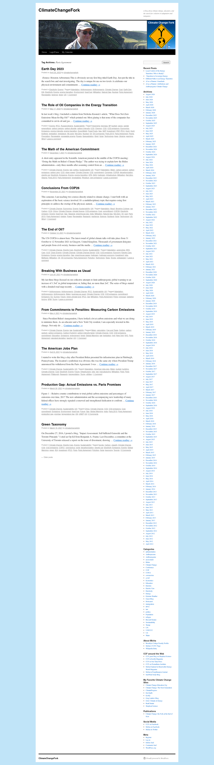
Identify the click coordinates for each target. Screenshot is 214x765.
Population (45, 136)
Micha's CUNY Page (153, 646)
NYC (126, 335)
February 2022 (151, 235)
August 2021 (150, 251)
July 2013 (149, 504)
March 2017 (150, 389)
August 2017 (150, 376)
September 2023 (151, 186)
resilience (95, 216)
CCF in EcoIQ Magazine (154, 659)
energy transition (66, 92)
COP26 (116, 172)
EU (52, 296)
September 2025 (151, 123)
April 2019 (149, 324)
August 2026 (150, 94)
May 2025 (149, 133)
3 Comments (126, 450)
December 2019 (151, 303)
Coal (121, 89)
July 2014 (149, 473)
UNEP (81, 414)
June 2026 (149, 99)
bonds (101, 445)
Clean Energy (56, 252)
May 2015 (149, 447)
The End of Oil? (52, 229)
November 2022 (151, 212)
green (51, 450)
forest (83, 335)
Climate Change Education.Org (156, 685)
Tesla (108, 257)
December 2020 (151, 272)
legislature (62, 133)
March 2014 (150, 484)
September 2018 (151, 342)
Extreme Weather (151, 596)
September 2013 (151, 499)
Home (44, 52)
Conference (150, 567)
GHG (95, 175)
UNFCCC (149, 630)
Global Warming (92, 335)
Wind (43, 139)
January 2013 (150, 520)
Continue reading (90, 84)
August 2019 (150, 314)
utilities (89, 374)
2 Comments (93, 414)
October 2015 (150, 434)
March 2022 (150, 233)
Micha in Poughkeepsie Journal (156, 672)
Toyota (113, 257)
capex (120, 125)
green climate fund (74, 296)
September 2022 (151, 217)
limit (113, 335)
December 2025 (151, 115)
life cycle (70, 133)
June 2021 (149, 256)
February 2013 (151, 518)
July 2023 (149, 191)
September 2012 (151, 531)
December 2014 (151, 460)
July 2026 (149, 97)
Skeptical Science (152, 706)
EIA (42, 92)
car (131, 208)
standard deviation (58, 338)
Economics (124, 128)
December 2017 (151, 366)
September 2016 (151, 405)
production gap (47, 414)
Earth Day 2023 (52, 69)
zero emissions (96, 177)
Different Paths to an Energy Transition (159, 78)
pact (126, 213)
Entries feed (150, 742)
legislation (53, 133)
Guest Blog (150, 599)
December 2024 (151, 146)
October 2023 (150, 183)
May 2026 (149, 102)
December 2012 (151, 523)
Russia (79, 136)
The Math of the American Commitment (70, 149)
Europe (57, 296)
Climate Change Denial (85, 252)
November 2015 (151, 431)
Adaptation (75, 89)
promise (57, 414)
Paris (122, 371)
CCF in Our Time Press (154, 661)
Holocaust (149, 601)
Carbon (44, 211)
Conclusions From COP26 (60, 188)
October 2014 (150, 465)
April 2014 (149, 481)
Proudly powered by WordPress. (157, 758)
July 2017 (149, 379)
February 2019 (151, 329)
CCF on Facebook (152, 724)
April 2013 (149, 512)
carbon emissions (55, 333)
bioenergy (96, 125)
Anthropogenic (98, 89)
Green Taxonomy (53, 424)
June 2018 (149, 350)
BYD (128, 250)
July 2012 (149, 536)
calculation (101, 330)
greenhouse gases (82, 255)
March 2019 (150, 327)
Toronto (117, 450)
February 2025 (151, 141)
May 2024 (149, 165)
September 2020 (151, 280)
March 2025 (150, 139)
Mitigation (97, 92)
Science (55, 94)
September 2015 (151, 437)
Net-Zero (78, 133)
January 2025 (150, 144)
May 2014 (149, 478)
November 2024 (151, 149)
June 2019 (149, 319)
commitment (99, 172)
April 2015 (149, 450)
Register (148, 737)
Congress (108, 172)
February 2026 (151, 110)
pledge (63, 216)
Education (56, 335)
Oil (91, 133)
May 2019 (149, 321)
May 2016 (149, 416)
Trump (54, 299)
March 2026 (150, 107)
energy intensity (57, 131)
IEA (56, 450)
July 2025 (149, 128)
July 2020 (149, 285)
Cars (43, 252)
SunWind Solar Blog (153, 674)
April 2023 (149, 199)
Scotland (110, 216)
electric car (45, 175)
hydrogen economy (106, 255)
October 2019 (150, 308)
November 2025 (151, 118)
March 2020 (150, 295)
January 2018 (150, 363)
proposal (122, 296)
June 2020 (149, 288)
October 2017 (150, 371)
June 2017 (149, 382)
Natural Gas (106, 92)
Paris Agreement (125, 92)
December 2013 (151, 491)
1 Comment (72, 94)
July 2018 (149, 348)
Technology (108, 136)
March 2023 (150, 201)
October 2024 (150, 152)
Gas (100, 131)
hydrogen (101, 175)
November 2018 (151, 337)
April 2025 (149, 136)
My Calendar (67, 52)
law (71, 169)
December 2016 (151, 397)
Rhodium (85, 177)
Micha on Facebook (152, 727)
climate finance (78, 211)
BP (110, 125)
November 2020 (151, 274)
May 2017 (149, 384)
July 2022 (149, 222)
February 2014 (151, 486)
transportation (74, 374)
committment (108, 211)
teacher (69, 338)
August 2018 (150, 345)
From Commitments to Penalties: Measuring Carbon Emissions (88, 309)
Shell (96, 136)
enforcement (75, 335)
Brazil (112, 208)
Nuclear (115, 92)
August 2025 (150, 125)
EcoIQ (148, 695)
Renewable (46, 94)
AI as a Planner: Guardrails (155, 81)
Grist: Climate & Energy (154, 701)
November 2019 (151, 306)
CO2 (105, 128)
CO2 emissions (113, 128)
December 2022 (151, 209)
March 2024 (150, 170)
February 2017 (151, 392)
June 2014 (149, 476)
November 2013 (151, 494)
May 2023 (149, 196)
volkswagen (121, 257)
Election (148, 585)
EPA (90, 175)
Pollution (91, 257)
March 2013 (150, 515)
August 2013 (150, 502)
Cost (57, 371)
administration (150, 552)
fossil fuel (88, 92)
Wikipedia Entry (151, 648)
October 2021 (150, 246)
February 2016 (151, 423)
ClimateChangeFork (59, 10)
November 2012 (151, 525)
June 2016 (149, 413)
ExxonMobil (82, 131)
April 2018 (149, 355)
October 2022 (150, 214)
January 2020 (150, 301)
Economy (117, 252)
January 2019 (150, 332)
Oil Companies (99, 133)
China (55, 211)
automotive (121, 250)
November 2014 (151, 463)
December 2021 (151, 240)
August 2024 (150, 157)
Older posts (47, 457)
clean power (70, 172)
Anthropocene (86, 89)
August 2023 (150, 188)
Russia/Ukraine (67, 125)
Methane (44, 257)
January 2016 (150, 426)
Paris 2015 (109, 133)
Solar (61, 94)
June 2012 (149, 538)
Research (87, 216)
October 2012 (150, 528)
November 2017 (151, 369)
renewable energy (68, 136)
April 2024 (149, 167)
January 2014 (150, 489)
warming (129, 136)
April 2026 (149, 105)
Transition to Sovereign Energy (157, 76)
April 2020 (149, 293)
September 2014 (151, 468)
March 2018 (150, 358)
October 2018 (150, 340)
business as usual (79, 294)
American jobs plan (101, 369)
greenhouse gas (82, 213)
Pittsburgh (55, 374)
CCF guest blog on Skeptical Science (158, 656)
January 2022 (150, 238)
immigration (150, 604)
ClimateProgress (151, 690)
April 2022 (149, 230)
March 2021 (150, 264)
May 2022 (149, 227)
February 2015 (151, 455)
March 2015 (150, 452)
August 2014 (150, 470)
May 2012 (149, 541)
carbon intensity (83, 128)
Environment (79, 92)
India (92, 213)
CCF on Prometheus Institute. (156, 664)
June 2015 (149, 444)
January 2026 (150, 112)
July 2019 (149, 316)
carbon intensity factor (86, 333)
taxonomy (109, 450)
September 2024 (151, 154)
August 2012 (150, 533)
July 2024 (149, 159)
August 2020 (150, 282)
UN (92, 208)
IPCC (58, 125)
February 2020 (151, 298)
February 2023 (151, 204)
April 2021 (149, 261)
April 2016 (149, 418)
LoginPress (54, 52)
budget (114, 125)
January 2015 (150, 457)
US (65, 94)
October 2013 (150, 497)
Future (63, 296)
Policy (115, 296)
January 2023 (150, 206)
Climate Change (111, 89)
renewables (76, 177)
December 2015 (151, 429)
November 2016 (151, 400)
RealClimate (150, 703)
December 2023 (151, 178)
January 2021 (150, 269)
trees (116, 136)
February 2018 (151, 361)
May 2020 (149, 290)
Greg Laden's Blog (152, 698)
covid (78, 447)
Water (148, 635)
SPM (50, 299)
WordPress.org (151, 748)
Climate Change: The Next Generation (159, 687)
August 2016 (150, 408)
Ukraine (122, 136)
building (125, 369)
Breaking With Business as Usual (66, 270)
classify (114, 445)
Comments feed (151, 745)
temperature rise (68, 414)
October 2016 (150, 403)
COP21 (62, 447)
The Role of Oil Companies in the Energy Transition (79, 105)
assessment (149, 559)
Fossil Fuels (93, 131)
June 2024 (149, 162)
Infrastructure (111, 175)
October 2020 (150, 277)
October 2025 (150, 120)
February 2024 (151, 173)
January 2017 (150, 395)
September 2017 (151, 374)
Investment (111, 131)
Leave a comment (54, 139)
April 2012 (149, 544)
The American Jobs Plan (59, 348)
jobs (126, 255)
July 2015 (149, 442)
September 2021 (151, 248)
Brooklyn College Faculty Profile (157, 643)
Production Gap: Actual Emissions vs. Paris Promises (81, 384)
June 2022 (149, 225)
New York (120, 335)
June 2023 (149, 193)
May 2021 (149, 259)
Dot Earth (149, 693)
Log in (148, 740)
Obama (44, 177)
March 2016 (150, 421)
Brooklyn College (122, 208)
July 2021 (149, 254)
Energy (60, 89)
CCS (92, 128)
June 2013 (149, 507)
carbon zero (55, 172)
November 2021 (151, 243)
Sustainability (79, 125)
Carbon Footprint (70, 333)
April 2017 (149, 387)
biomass (104, 125)
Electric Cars (68, 250)
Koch (128, 131)
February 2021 (151, 267)
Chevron (98, 128)
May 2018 (149, 353)
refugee (148, 617)
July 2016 (149, 410)
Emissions (45, 131)
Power (69, 216)
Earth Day (127, 89)
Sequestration (88, 136)
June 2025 (149, 131)
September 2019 (151, 311)
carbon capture (58, 128)
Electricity (53, 89)
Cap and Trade (112, 330)
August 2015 (150, 439)
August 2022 (150, 220)
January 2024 (150, 175)
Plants (131, 133)
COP (147, 570)
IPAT (118, 131)
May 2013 (149, 510)
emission (45, 213)
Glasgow (71, 213)
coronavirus (70, 447)
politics (76, 169)
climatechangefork (71, 72)
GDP (104, 131)
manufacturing (105, 371)
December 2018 (151, 335)
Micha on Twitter (152, 729)
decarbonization (126, 172)
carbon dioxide (70, 128)
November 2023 (151, 180)
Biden (112, 169)
